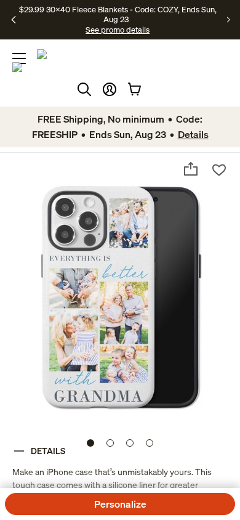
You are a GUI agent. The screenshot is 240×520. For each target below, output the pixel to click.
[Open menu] (19, 58)
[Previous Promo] (14, 19)
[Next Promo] (228, 19)
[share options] (191, 169)
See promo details (118, 29)
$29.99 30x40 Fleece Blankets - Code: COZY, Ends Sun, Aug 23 (118, 14)
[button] (109, 89)
